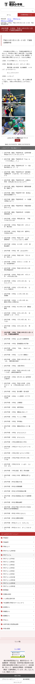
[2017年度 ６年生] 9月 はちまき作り (16, 250)
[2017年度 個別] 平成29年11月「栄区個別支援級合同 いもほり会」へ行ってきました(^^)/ (17, 173)
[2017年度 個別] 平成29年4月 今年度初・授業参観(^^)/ (17, 213)
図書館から (6, 615)
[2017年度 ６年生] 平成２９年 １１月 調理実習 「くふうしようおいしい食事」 (17, 238)
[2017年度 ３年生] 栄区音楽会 (14, 407)
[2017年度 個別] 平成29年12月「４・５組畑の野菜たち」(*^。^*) (17, 166)
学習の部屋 (6, 628)
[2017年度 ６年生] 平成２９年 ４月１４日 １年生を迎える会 (17, 275)
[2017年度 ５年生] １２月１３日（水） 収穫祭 (17, 294)
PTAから (5, 620)
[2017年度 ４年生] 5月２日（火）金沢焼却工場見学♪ (17, 377)
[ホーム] (17, 4)
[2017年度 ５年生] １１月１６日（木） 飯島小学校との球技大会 (17, 301)
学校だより (6, 546)
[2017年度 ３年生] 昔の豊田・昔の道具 (16, 391)
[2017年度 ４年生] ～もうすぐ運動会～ (16, 354)
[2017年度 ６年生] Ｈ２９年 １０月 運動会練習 (17, 245)
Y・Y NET (18, 649)
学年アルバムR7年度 (8, 558)
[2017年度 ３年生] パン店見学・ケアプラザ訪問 (17, 397)
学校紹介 (5, 538)
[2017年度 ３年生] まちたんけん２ (15, 432)
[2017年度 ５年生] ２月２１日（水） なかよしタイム (17, 281)
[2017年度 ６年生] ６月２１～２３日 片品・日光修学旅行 (17, 262)
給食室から (6, 607)
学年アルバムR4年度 (8, 568)
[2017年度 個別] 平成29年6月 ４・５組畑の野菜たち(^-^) (17, 200)
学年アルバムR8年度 (9, 551)
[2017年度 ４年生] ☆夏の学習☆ (14, 366)
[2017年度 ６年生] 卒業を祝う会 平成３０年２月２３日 (17, 219)
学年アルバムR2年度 (8, 574)
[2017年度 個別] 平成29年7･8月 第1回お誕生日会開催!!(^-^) (17, 193)
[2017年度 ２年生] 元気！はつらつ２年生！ (17, 453)
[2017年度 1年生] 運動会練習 (13, 502)
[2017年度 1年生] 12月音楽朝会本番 (15, 491)
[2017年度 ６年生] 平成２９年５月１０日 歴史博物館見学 (17, 269)
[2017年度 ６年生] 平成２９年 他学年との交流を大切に (17, 232)
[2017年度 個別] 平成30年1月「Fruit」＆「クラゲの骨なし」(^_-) (17, 160)
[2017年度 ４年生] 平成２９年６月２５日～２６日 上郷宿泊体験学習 (17, 371)
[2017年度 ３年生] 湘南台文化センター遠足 (17, 427)
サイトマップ (17, 682)
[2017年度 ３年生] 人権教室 (13, 402)
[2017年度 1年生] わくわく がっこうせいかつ (17, 528)
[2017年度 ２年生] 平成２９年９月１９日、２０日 (17, 458)
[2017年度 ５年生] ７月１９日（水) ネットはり (17, 320)
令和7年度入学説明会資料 (10, 624)
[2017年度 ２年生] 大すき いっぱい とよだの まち (17, 465)
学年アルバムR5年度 (8, 565)
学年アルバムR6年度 (8, 562)
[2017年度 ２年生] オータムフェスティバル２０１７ (17, 447)
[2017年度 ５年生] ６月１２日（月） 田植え (17, 326)
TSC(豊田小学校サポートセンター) (13, 603)
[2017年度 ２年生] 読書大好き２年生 (15, 442)
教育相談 (5, 590)
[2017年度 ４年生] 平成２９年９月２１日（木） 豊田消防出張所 (17, 360)
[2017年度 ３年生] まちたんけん (14, 437)
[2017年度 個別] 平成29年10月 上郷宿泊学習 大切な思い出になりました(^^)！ (17, 181)
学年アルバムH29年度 (7, 21)
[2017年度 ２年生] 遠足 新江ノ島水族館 (16, 470)
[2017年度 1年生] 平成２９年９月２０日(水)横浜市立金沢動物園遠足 (17, 507)
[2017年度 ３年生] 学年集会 (13, 421)
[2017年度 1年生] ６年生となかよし (15, 513)
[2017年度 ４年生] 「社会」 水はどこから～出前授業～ (17, 349)
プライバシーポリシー (8, 679)
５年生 (17, 140)
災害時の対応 (7, 594)
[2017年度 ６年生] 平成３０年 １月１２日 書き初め (17, 225)
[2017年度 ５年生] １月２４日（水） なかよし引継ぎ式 (17, 288)
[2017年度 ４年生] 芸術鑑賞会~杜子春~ (16, 343)
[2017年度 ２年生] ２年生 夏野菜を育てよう (17, 476)
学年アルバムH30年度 (9, 580)
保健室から (6, 611)
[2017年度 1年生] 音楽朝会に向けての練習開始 (17, 496)
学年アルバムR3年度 (8, 571)
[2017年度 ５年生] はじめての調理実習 (16, 339)
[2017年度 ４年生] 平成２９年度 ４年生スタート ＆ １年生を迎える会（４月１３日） (17, 385)
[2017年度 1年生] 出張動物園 (13, 486)
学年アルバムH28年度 (9, 586)
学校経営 (5, 542)
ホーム (9, 15)
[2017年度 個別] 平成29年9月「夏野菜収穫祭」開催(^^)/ (17, 187)
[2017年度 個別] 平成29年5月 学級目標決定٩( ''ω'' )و (17, 206)
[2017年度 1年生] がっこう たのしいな (16, 523)
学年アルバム (16, 19)
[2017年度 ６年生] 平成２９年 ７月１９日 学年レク (17, 256)
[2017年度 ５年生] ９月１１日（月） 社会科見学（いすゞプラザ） (17, 313)
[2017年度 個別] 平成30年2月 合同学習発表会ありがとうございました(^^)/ (17, 153)
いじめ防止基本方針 (9, 598)
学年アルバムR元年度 (9, 577)
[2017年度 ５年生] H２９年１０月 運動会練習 (17, 307)
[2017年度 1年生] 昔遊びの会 (13, 481)
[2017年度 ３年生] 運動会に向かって (16, 412)
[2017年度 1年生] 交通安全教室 (13, 518)
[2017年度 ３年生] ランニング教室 (15, 416)
